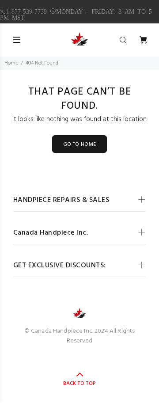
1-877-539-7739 (26, 11)
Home (11, 63)
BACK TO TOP (79, 383)
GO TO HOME (79, 144)
